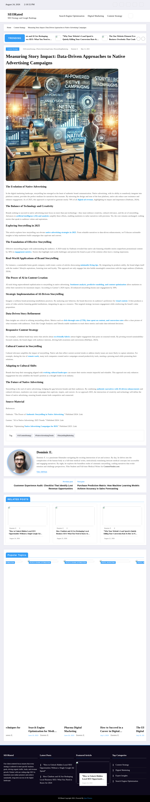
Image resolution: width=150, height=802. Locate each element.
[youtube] (141, 4)
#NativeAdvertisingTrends (44, 49)
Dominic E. (74, 49)
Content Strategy (114, 16)
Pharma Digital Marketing (51, 729)
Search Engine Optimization (71, 16)
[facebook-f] (115, 4)
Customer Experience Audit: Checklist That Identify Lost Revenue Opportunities (43, 487)
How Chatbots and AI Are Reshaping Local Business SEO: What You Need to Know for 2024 (72, 532)
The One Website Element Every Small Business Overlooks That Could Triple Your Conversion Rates (108, 38)
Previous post (68, 482)
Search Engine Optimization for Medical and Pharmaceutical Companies (21, 729)
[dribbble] (128, 4)
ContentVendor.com (111, 466)
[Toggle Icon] (140, 16)
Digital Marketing (96, 16)
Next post (80, 482)
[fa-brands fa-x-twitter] (121, 4)
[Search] (130, 15)
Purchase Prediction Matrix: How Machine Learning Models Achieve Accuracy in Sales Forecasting (108, 487)
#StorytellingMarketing (61, 49)
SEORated (15, 14)
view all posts (42, 472)
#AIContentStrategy (29, 49)
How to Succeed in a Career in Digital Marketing (90, 729)
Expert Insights (122, 776)
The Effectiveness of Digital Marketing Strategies (125, 729)
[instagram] (135, 4)
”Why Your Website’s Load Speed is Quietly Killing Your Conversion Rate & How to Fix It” (62, 38)
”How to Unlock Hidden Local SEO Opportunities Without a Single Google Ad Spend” (24, 532)
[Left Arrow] (138, 38)
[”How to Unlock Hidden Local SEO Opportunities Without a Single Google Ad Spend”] (27, 516)
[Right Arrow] (143, 38)
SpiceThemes (88, 798)
